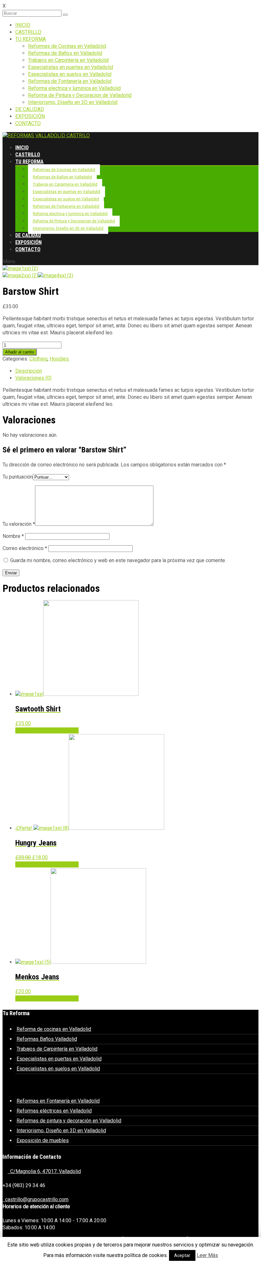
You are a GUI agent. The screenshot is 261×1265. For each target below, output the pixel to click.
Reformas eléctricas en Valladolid (54, 1111)
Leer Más (207, 1255)
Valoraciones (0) (33, 378)
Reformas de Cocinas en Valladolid (67, 46)
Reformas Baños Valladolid (47, 1039)
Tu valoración (19, 524)
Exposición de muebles (43, 1140)
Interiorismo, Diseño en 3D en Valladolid (72, 102)
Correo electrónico (25, 548)
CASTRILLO (28, 32)
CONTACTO (28, 123)
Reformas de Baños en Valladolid (65, 53)
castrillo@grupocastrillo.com (35, 1199)
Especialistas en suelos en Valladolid (69, 74)
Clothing (38, 359)
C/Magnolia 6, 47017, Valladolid (44, 1171)
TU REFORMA (30, 39)
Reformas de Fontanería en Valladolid (69, 81)
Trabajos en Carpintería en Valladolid (68, 60)
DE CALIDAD (29, 109)
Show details (64, 730)
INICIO (22, 25)
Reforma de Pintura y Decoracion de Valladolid (79, 95)
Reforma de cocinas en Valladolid (54, 1029)
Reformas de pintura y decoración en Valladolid (69, 1121)
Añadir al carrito (19, 352)
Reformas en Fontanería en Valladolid (58, 1101)
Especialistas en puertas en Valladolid (70, 67)
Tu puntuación (18, 477)
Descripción (28, 371)
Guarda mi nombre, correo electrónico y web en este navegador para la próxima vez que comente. (118, 560)
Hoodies (59, 359)
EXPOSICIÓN (30, 116)
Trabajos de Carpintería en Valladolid (57, 1049)
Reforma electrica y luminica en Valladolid (74, 88)
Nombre (13, 536)
